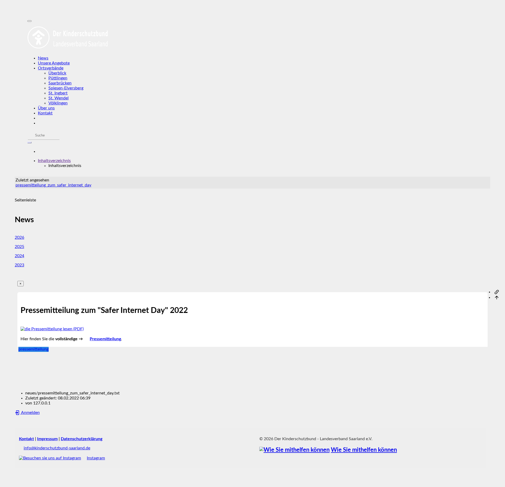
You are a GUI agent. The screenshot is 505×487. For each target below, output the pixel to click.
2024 (19, 256)
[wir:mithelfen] (294, 450)
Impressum (47, 439)
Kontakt (45, 113)
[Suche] (29, 142)
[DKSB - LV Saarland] (252, 37)
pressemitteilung (33, 349)
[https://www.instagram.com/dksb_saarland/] (50, 458)
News (43, 58)
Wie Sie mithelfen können (364, 450)
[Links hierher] (497, 292)
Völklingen (58, 103)
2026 (19, 237)
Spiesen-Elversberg (65, 88)
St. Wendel (58, 98)
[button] (54, 161)
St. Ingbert (58, 93)
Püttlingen (57, 78)
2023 (19, 265)
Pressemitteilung (105, 339)
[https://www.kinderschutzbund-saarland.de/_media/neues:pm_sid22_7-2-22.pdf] (52, 329)
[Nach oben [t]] (497, 297)
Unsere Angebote (54, 63)
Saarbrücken (60, 83)
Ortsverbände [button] (50, 68)
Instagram (96, 458)
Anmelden (30, 412)
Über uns (46, 108)
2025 (19, 247)
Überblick (57, 73)
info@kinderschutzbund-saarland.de (57, 448)
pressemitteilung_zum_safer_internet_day (53, 185)
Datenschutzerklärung (81, 439)
